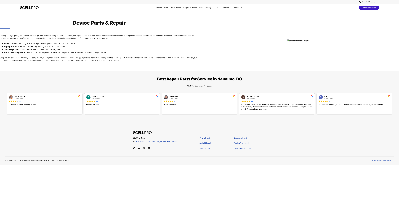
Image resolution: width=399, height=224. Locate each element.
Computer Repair (240, 138)
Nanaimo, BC (229, 79)
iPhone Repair (205, 138)
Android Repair (205, 143)
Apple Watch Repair (241, 143)
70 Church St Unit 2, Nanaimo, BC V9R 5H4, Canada (156, 142)
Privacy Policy (376, 160)
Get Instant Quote (369, 8)
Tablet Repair (205, 148)
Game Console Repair (242, 148)
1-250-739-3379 (368, 2)
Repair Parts (178, 79)
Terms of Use (386, 160)
